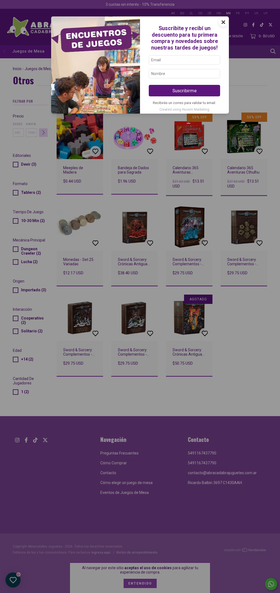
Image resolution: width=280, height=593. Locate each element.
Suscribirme (184, 90)
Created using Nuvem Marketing (184, 109)
